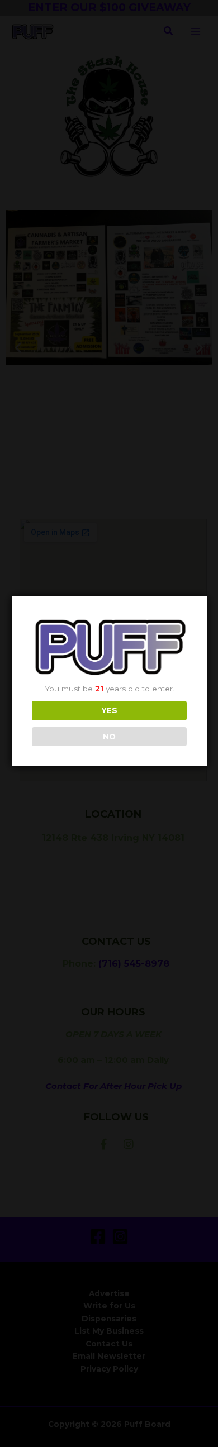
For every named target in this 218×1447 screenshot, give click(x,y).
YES (109, 710)
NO (109, 736)
